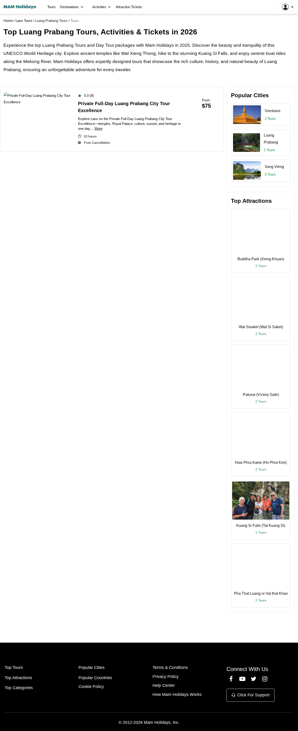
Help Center (163, 685)
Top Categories (19, 687)
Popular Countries (95, 677)
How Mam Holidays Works (177, 694)
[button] (286, 7)
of (264, 45)
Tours (51, 7)
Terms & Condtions (170, 667)
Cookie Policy (91, 686)
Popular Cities (91, 667)
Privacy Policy (165, 676)
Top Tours (14, 667)
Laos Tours (24, 21)
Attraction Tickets (129, 7)
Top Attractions (18, 677)
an (44, 69)
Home (8, 21)
